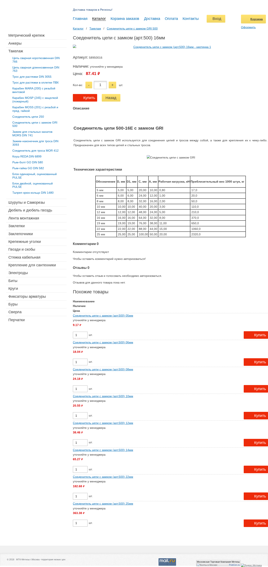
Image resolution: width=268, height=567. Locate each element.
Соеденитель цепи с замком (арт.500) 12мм (103, 423)
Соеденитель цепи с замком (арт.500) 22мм (103, 476)
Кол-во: (78, 85)
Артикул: (80, 57)
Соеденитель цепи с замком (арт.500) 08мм (103, 369)
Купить (89, 98)
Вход (215, 19)
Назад (111, 98)
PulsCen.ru (234, 565)
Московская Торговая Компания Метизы (218, 562)
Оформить (248, 27)
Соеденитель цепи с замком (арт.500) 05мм (103, 315)
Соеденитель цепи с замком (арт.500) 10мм (103, 396)
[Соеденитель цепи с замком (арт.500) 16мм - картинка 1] (170, 47)
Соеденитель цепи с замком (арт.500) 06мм (103, 342)
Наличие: (81, 66)
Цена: (78, 74)
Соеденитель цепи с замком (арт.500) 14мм (103, 450)
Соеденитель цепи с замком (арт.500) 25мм (103, 503)
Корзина (256, 19)
